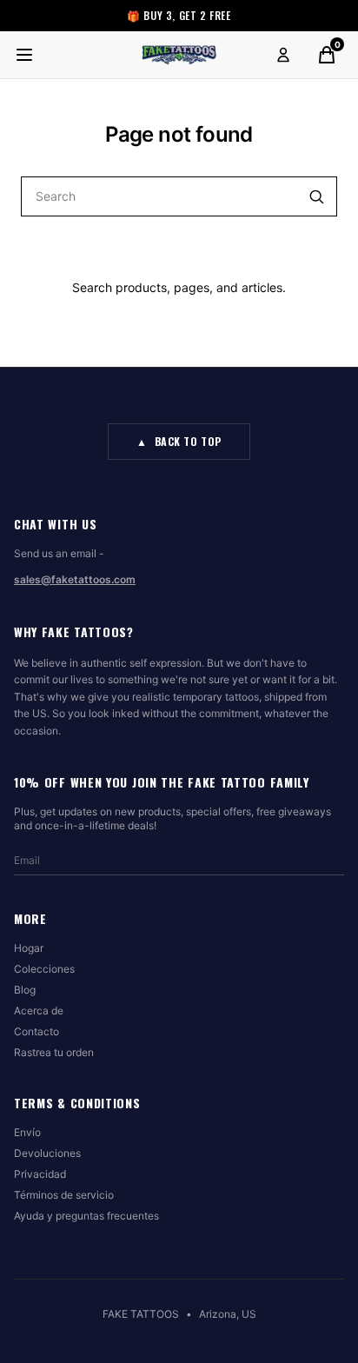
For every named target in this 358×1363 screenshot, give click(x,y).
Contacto (36, 1031)
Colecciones (44, 968)
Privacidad (40, 1173)
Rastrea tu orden (54, 1052)
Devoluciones (47, 1153)
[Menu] (24, 54)
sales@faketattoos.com (75, 579)
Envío (27, 1132)
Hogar (28, 947)
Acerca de (38, 1010)
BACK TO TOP (179, 441)
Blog (25, 989)
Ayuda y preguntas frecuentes (86, 1215)
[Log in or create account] (283, 54)
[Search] (316, 196)
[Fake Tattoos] (179, 55)
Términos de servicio (64, 1194)
